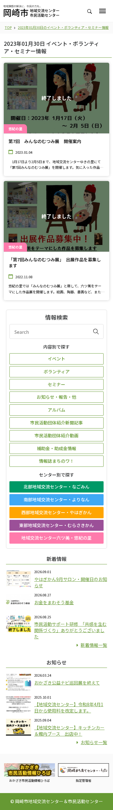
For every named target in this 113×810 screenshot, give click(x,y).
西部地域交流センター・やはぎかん (56, 512)
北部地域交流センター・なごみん (56, 486)
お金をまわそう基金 (54, 602)
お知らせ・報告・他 (56, 397)
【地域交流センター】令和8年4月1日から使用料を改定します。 (68, 707)
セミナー (56, 384)
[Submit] (96, 331)
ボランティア (57, 371)
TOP (8, 27)
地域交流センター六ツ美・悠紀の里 (56, 538)
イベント (56, 358)
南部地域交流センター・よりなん (56, 499)
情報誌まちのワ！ (56, 461)
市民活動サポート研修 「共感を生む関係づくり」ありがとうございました (70, 630)
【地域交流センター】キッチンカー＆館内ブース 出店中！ (69, 730)
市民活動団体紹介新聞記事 (56, 422)
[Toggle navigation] (102, 11)
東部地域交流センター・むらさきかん (56, 525)
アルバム (56, 410)
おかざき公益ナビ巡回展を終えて (67, 682)
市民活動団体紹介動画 (56, 435)
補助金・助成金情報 (56, 448)
